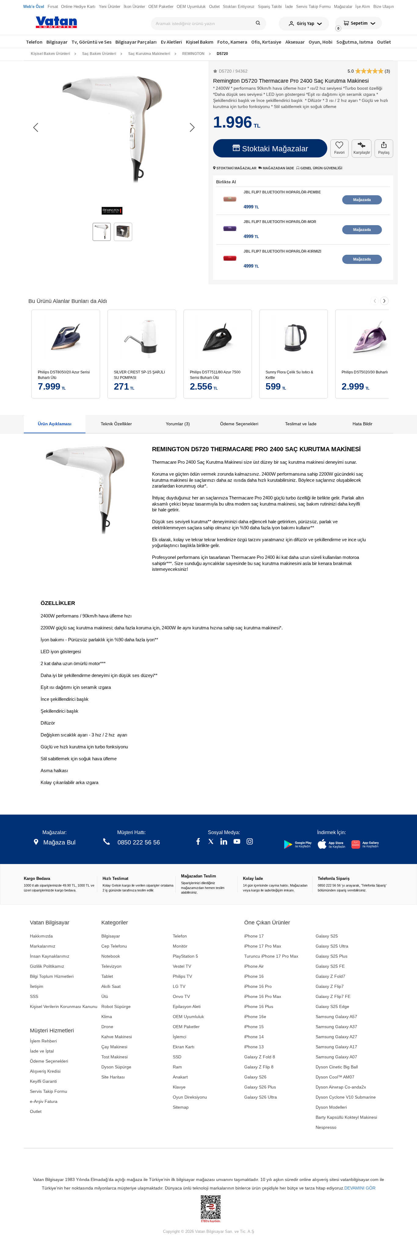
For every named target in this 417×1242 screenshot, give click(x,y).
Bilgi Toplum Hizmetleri (52, 976)
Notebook (110, 956)
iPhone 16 (254, 976)
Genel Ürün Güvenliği (320, 168)
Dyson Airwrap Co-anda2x (341, 1087)
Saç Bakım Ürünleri (99, 54)
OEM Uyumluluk (188, 1016)
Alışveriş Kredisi (45, 1071)
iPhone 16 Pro (258, 986)
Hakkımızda (41, 936)
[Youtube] (237, 842)
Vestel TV (182, 966)
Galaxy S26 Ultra (260, 1097)
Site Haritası (113, 1077)
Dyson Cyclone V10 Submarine (346, 1097)
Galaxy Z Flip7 (330, 986)
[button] (192, 127)
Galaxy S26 (255, 1077)
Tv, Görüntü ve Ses (91, 42)
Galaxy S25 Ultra (332, 946)
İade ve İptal (42, 1051)
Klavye (179, 1087)
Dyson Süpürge (116, 1066)
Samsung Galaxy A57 (336, 1016)
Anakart (180, 1077)
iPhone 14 (254, 1036)
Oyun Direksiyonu (190, 1097)
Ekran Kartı (183, 1046)
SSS (34, 996)
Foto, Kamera (232, 42)
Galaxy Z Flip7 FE (333, 996)
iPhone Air (254, 966)
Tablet (107, 976)
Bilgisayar (56, 42)
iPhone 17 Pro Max (262, 946)
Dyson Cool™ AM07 (335, 1077)
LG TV (179, 986)
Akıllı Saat (111, 986)
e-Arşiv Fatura (43, 1101)
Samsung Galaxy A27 (336, 1036)
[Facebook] (198, 842)
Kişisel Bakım (199, 42)
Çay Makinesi (114, 1046)
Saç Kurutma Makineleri (149, 54)
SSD (177, 1056)
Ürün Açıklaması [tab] (54, 423)
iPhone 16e (255, 1016)
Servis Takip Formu (48, 1091)
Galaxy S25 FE (330, 966)
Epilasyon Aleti (187, 1006)
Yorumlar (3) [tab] (178, 423)
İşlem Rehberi (43, 1041)
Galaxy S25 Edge (332, 1006)
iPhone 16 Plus (258, 1006)
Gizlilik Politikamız (47, 966)
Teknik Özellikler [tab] (116, 423)
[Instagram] (249, 842)
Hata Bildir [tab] (362, 423)
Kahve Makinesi (116, 1036)
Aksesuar (295, 42)
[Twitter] (211, 842)
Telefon (34, 42)
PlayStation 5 (185, 956)
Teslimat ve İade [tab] (301, 423)
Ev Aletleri (171, 42)
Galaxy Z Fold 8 (259, 1056)
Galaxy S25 (327, 936)
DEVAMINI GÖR (359, 1188)
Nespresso (326, 1127)
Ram (177, 1066)
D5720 (222, 54)
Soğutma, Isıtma (354, 42)
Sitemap (181, 1107)
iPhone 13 (254, 1046)
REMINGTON (193, 54)
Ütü (104, 996)
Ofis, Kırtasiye (266, 42)
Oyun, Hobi (320, 42)
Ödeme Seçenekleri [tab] (239, 423)
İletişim (36, 986)
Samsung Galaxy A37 (336, 1026)
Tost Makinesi (114, 1056)
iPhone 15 (254, 1026)
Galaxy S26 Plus (260, 1087)
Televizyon (111, 966)
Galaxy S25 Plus (331, 956)
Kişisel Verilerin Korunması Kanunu (63, 1006)
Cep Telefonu (114, 946)
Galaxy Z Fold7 (330, 976)
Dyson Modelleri (331, 1107)
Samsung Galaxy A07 (336, 1056)
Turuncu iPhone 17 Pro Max (271, 956)
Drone (107, 1026)
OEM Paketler (186, 1026)
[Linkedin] (223, 842)
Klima (106, 1016)
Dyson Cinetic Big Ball (337, 1066)
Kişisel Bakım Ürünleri (50, 54)
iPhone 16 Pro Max (262, 996)
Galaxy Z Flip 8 (259, 1066)
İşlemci (179, 1036)
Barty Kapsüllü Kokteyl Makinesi (346, 1117)
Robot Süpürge (116, 1006)
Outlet (384, 42)
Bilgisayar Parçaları (136, 42)
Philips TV (182, 976)
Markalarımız (42, 946)
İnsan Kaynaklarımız (49, 956)
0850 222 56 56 (139, 842)
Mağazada (362, 200)
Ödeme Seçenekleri (49, 1061)
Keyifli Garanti (43, 1081)
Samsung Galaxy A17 (336, 1046)
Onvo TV (181, 996)
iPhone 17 (254, 936)
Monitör (180, 946)
